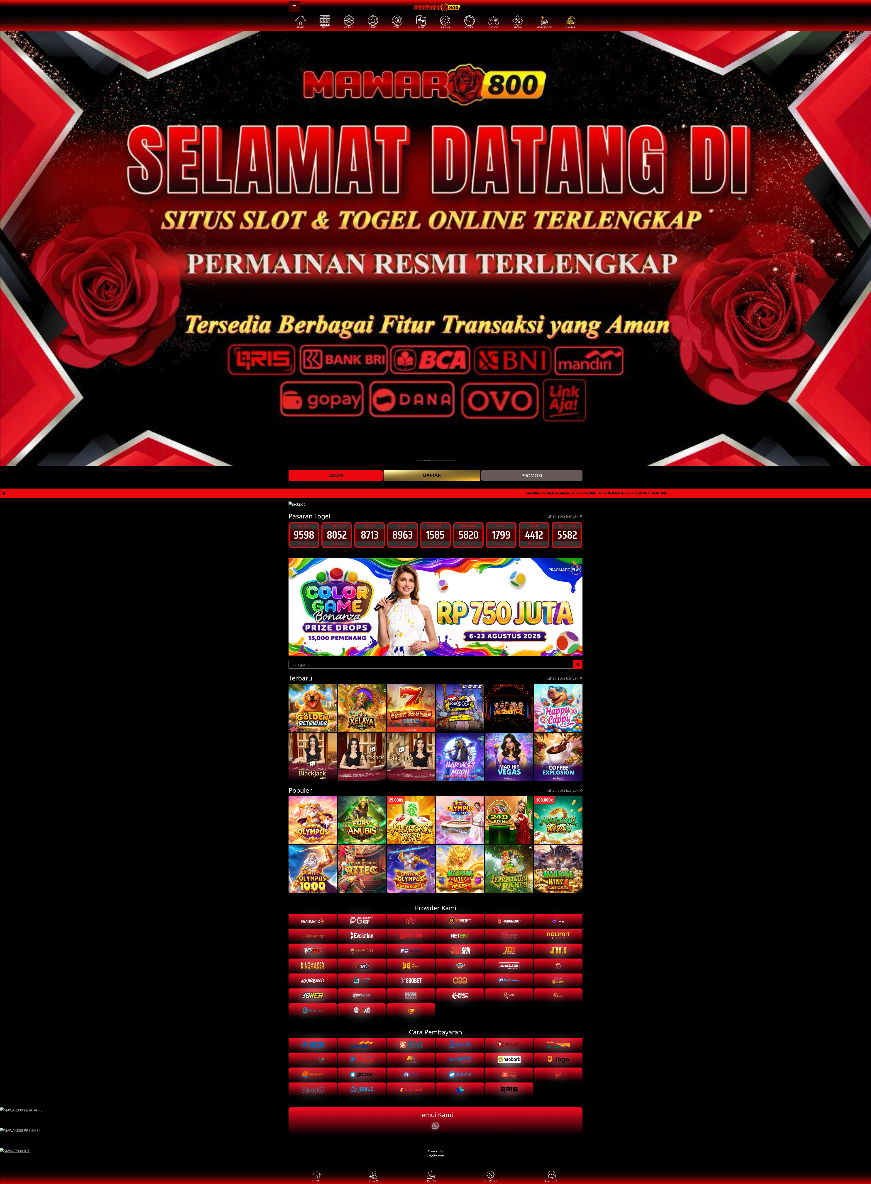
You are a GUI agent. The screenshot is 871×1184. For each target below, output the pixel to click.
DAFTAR (432, 475)
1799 (403, 534)
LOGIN (335, 475)
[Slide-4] (451, 460)
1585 (337, 534)
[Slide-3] (443, 460)
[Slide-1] (427, 460)
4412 (435, 534)
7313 (501, 534)
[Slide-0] (419, 460)
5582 (468, 534)
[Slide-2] (435, 460)
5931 (534, 534)
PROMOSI (531, 475)
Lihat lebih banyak (563, 516)
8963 (304, 534)
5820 (370, 534)
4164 (567, 534)
